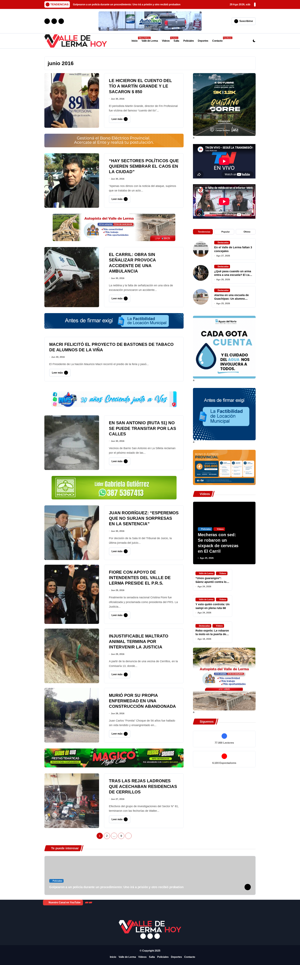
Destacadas (223, 242)
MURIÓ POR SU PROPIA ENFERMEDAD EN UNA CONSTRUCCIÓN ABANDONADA (142, 701)
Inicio (136, 39)
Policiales (188, 40)
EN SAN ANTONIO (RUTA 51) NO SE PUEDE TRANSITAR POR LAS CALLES (142, 428)
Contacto (218, 39)
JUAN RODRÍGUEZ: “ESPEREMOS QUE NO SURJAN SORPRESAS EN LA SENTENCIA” (144, 518)
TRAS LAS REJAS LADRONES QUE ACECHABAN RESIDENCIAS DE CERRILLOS (143, 786)
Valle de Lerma (150, 40)
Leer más (117, 119)
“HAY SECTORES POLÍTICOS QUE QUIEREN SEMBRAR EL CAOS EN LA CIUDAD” (144, 166)
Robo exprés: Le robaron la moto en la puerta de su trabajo (212, 634)
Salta (176, 40)
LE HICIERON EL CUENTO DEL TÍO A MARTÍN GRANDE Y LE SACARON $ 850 (140, 86)
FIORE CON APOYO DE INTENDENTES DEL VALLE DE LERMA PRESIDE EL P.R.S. (140, 578)
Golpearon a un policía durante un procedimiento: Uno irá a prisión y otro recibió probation (116, 887)
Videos (167, 39)
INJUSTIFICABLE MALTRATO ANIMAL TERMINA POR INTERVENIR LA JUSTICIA (138, 641)
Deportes (203, 40)
